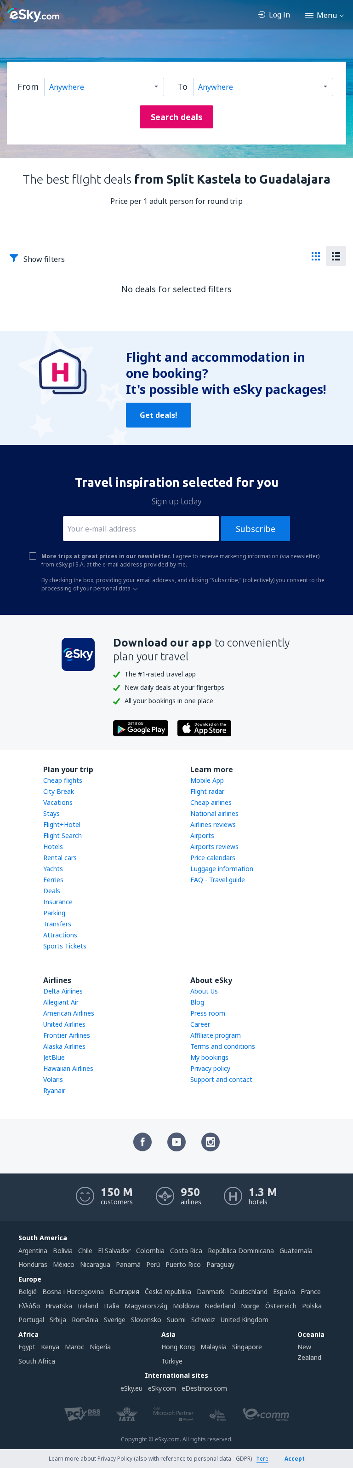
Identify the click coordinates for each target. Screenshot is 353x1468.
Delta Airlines (63, 991)
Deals (51, 890)
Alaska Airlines (64, 1046)
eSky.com (162, 1388)
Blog (197, 1002)
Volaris (53, 1079)
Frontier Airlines (66, 1035)
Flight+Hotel (61, 824)
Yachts (53, 868)
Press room (207, 1013)
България (124, 1291)
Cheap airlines (211, 802)
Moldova (186, 1305)
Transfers (57, 923)
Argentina (32, 1250)
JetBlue (54, 1057)
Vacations (58, 802)
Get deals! (158, 415)
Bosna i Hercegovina (73, 1291)
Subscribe (255, 528)
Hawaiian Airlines (68, 1068)
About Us (204, 991)
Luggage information (221, 868)
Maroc (74, 1346)
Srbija (58, 1319)
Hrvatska (59, 1305)
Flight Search (62, 835)
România (85, 1319)
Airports (202, 835)
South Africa (36, 1361)
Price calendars (212, 857)
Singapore (247, 1346)
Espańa (284, 1291)
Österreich (280, 1305)
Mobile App (207, 780)
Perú (153, 1264)
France (311, 1291)
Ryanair (54, 1090)
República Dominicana (241, 1250)
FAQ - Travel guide (217, 879)
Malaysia (213, 1346)
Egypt (26, 1346)
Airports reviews (214, 846)
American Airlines (68, 1013)
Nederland (220, 1305)
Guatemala (296, 1250)
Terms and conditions (222, 1046)
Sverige (114, 1319)
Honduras (32, 1264)
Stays (51, 813)
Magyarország (146, 1305)
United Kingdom (244, 1319)
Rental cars (60, 857)
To (182, 86)
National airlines (214, 813)
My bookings (209, 1057)
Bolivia (63, 1250)
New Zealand (309, 1351)
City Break (58, 791)
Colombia (150, 1250)
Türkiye (171, 1361)
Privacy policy (210, 1068)
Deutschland (249, 1291)
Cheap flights (62, 780)
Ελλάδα (29, 1305)
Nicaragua (95, 1264)
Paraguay (220, 1264)
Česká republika (168, 1291)
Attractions (60, 935)
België (27, 1291)
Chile (85, 1250)
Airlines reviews (213, 824)
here (262, 1458)
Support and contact (221, 1079)
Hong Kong (178, 1346)
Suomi (176, 1319)
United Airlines (64, 1024)
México (63, 1264)
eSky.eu (131, 1388)
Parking (54, 912)
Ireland (88, 1305)
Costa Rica (186, 1250)
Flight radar (207, 791)
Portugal (31, 1319)
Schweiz (203, 1319)
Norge (250, 1305)
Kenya (50, 1346)
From (28, 86)
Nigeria (100, 1346)
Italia (111, 1305)
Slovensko (146, 1319)
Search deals (177, 116)
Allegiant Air (61, 1002)
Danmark (210, 1291)
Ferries (53, 879)
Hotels (53, 846)
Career (200, 1024)
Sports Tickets (64, 946)
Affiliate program (215, 1035)
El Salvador (114, 1250)
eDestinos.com (204, 1388)
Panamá (128, 1264)
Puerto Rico (183, 1264)
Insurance (58, 901)
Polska (312, 1305)
